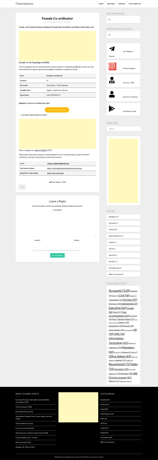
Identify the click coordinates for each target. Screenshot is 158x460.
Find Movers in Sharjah (57, 110)
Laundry (132, 343)
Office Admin (120, 356)
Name (38, 240)
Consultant (116, 300)
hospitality (116, 326)
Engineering (129, 303)
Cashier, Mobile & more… (24, 437)
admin (68, 22)
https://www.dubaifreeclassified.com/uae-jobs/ (64, 168)
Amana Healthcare (22, 423)
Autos (115, 296)
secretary (121, 369)
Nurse (134, 352)
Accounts (119, 290)
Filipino (111, 242)
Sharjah (121, 4)
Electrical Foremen (22, 411)
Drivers (130, 299)
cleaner (133, 296)
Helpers (123, 322)
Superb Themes (98, 457)
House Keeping (116, 330)
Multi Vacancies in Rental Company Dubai (29, 433)
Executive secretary (22, 428)
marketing (117, 352)
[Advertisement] (57, 46)
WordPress (87, 457)
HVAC (119, 333)
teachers (113, 374)
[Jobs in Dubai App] (109, 19)
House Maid (128, 330)
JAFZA (111, 249)
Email (77, 240)
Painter (112, 360)
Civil (22, 187)
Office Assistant (21, 407)
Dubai (101, 4)
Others (134, 357)
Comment (57, 210)
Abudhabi (111, 4)
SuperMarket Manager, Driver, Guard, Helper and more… (34, 416)
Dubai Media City (115, 236)
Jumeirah (112, 255)
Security (132, 369)
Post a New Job (135, 4)
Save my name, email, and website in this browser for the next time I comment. (57, 250)
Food (117, 312)
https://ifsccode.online (55, 173)
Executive (117, 308)
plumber (121, 360)
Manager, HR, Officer (23, 447)
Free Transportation (123, 319)
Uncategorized (114, 268)
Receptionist (120, 364)
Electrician (114, 304)
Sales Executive (21, 442)
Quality (129, 360)
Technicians (125, 373)
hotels (129, 326)
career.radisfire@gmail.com (58, 163)
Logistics (115, 347)
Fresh (115, 322)
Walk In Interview (115, 274)
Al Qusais (112, 223)
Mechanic (126, 352)
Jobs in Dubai (40, 150)
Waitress (114, 381)
